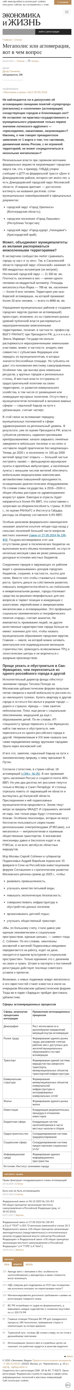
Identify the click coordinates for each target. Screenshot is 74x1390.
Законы (19, 1215)
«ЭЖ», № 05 (30, 773)
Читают (9, 1259)
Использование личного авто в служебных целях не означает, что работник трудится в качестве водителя (38, 1344)
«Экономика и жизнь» (25, 92)
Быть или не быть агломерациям (21, 1190)
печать (35, 61)
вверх (70, 1356)
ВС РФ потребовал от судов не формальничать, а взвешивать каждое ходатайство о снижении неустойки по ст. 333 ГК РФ (39, 1309)
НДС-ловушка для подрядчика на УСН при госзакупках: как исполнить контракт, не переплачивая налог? (39, 1287)
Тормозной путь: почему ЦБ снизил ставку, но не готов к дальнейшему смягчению (39, 1334)
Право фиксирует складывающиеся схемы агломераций (35, 1180)
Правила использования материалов (52, 1360)
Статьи (20, 61)
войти (42, 31)
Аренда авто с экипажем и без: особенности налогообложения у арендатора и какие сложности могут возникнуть (36, 1275)
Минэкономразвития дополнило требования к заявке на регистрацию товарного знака (39, 1297)
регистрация (52, 31)
